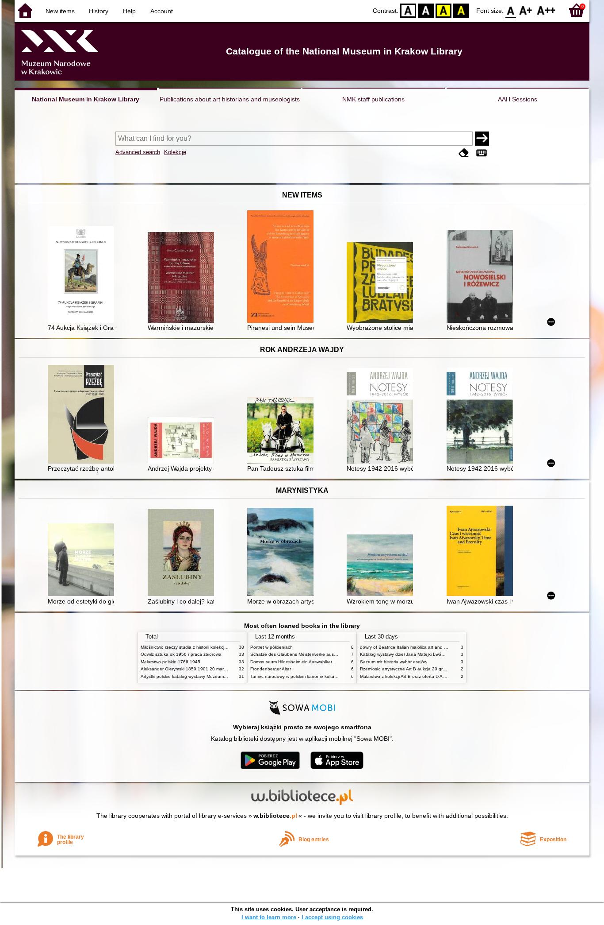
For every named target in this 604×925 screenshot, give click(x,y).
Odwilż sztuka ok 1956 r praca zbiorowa (181, 654)
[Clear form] (464, 153)
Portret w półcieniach (271, 647)
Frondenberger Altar (270, 668)
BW (426, 10)
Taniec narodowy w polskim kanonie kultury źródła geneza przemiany (320, 676)
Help (129, 11)
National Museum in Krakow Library (85, 99)
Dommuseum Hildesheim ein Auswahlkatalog (295, 661)
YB (443, 10)
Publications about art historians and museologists (230, 99)
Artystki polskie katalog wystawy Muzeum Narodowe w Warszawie (207, 676)
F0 (511, 10)
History (98, 11)
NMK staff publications (373, 99)
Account (161, 11)
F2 (546, 10)
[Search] (482, 139)
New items (60, 11)
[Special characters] (481, 153)
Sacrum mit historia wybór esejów (393, 661)
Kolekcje (175, 152)
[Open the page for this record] (83, 275)
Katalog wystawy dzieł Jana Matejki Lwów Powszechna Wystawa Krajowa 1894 (440, 654)
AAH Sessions (517, 99)
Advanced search (137, 152)
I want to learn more (268, 917)
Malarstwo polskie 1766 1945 (170, 661)
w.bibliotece (275, 815)
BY (461, 10)
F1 (526, 10)
